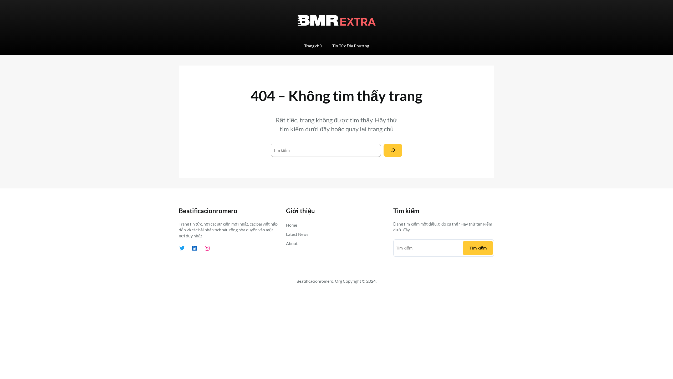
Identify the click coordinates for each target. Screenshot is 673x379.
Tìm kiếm (478, 247)
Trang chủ (313, 45)
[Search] (393, 150)
